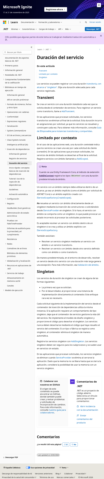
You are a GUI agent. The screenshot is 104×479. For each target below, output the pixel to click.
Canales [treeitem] (10, 285)
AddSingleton (77, 341)
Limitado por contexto (48, 74)
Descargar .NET (93, 29)
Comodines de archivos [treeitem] (17, 248)
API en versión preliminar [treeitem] (18, 99)
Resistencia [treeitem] (12, 239)
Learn (39, 49)
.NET (47, 49)
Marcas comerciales (65, 477)
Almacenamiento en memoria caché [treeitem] (15, 279)
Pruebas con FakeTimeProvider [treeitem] (14, 222)
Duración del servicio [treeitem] (18, 163)
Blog (57, 473)
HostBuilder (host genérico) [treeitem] (18, 208)
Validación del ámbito (88, 264)
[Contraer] (31, 47)
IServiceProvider (51, 210)
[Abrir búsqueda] (86, 22)
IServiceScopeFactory (47, 230)
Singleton (43, 77)
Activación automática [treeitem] (18, 194)
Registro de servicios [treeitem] (18, 158)
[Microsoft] (4, 22)
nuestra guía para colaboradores (53, 411)
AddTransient (68, 111)
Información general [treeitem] (16, 95)
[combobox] (17, 52)
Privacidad (80, 473)
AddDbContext (46, 175)
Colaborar (68, 473)
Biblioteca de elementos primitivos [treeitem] (17, 255)
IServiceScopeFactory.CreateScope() (54, 197)
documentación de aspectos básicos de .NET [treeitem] (17, 59)
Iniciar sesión (95, 22)
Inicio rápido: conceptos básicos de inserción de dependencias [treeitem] (19, 171)
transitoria (91, 83)
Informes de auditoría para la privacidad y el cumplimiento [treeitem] (18, 231)
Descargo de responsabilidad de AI (17, 473)
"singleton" (51, 87)
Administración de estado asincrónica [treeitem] (18, 214)
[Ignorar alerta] (99, 5)
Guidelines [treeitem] (13, 189)
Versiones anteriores (44, 473)
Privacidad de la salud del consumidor (18, 477)
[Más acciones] (100, 49)
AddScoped (82, 158)
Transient (43, 70)
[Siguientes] (80, 22)
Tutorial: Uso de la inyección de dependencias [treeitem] (16, 181)
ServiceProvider (63, 357)
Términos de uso (47, 477)
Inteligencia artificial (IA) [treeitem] (17, 144)
